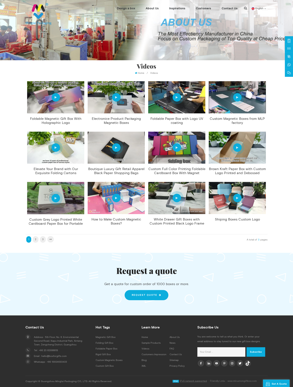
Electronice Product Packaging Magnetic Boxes (116, 121)
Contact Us (230, 8)
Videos (154, 73)
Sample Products (151, 343)
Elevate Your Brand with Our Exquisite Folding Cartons (56, 171)
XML (144, 366)
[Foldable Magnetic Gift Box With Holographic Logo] (55, 97)
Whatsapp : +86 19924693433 (50, 361)
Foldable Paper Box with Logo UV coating (176, 121)
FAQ (172, 348)
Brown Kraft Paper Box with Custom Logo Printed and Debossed (237, 171)
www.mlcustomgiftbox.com (242, 381)
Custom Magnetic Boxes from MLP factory (237, 121)
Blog (144, 360)
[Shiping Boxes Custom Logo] (237, 198)
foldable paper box (106, 348)
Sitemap (174, 360)
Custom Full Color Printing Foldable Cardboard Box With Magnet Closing (176, 171)
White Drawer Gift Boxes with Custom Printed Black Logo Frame (177, 221)
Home (141, 73)
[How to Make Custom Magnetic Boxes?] (116, 198)
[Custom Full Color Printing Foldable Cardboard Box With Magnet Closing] (176, 148)
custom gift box (105, 366)
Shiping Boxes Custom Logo (237, 219)
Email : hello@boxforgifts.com (50, 356)
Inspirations (177, 8)
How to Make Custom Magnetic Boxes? (116, 221)
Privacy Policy (177, 366)
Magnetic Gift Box (105, 337)
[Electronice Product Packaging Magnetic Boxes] (116, 97)
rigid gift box (103, 354)
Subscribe (256, 351)
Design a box (126, 8)
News (172, 343)
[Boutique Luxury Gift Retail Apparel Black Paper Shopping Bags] (116, 148)
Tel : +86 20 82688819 (46, 350)
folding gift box (104, 343)
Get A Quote (279, 383)
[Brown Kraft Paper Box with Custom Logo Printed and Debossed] (237, 148)
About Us (152, 8)
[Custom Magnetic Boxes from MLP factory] (237, 97)
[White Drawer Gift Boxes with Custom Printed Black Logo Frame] (176, 198)
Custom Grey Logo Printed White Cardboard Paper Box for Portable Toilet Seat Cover (56, 222)
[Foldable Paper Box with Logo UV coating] (176, 97)
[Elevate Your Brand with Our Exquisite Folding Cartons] (55, 148)
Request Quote (144, 295)
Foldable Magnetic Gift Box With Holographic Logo (55, 121)
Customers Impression (154, 354)
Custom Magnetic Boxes (109, 360)
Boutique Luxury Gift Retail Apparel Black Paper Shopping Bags (116, 171)
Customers (203, 8)
